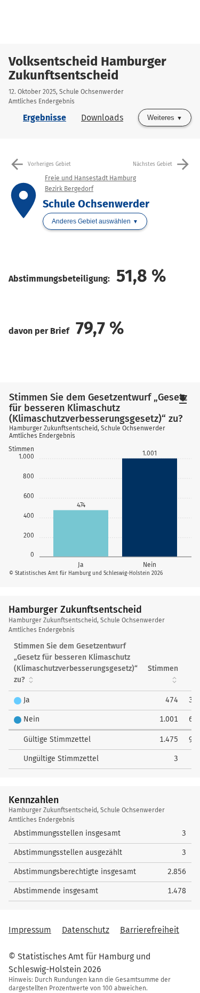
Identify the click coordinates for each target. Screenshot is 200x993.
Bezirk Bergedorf (69, 189)
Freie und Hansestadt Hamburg (90, 178)
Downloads (102, 118)
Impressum (30, 930)
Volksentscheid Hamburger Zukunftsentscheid (87, 68)
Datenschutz (85, 930)
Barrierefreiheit (149, 930)
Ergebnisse (44, 118)
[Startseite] (104, 22)
